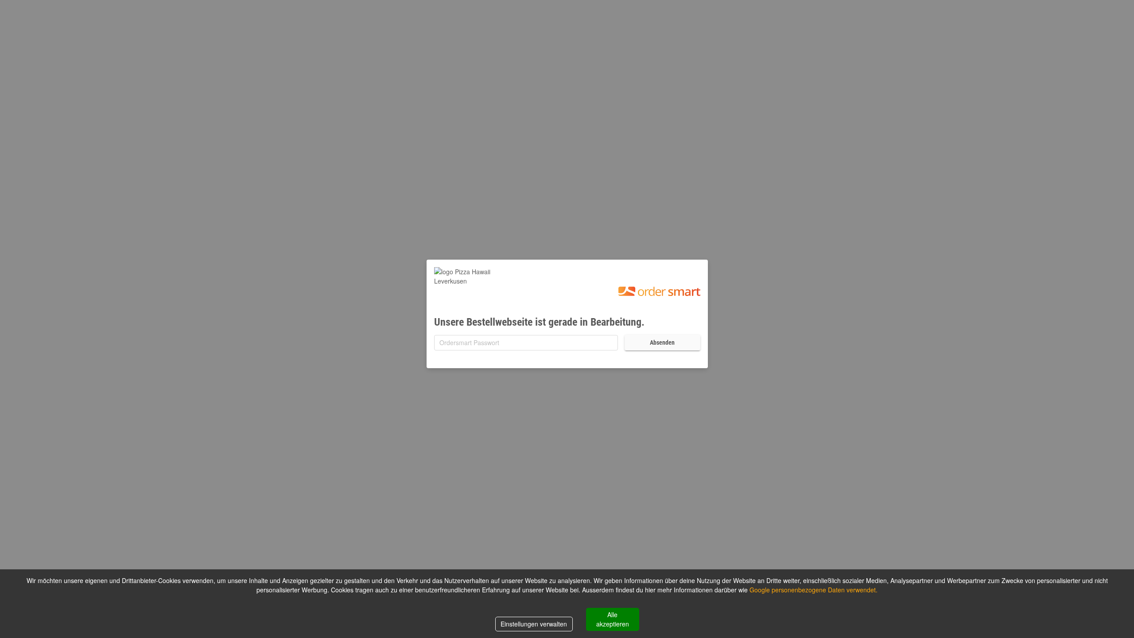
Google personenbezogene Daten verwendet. (814, 589)
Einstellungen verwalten (534, 623)
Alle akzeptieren (612, 619)
